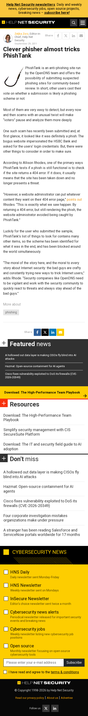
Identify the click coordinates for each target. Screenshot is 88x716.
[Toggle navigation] (82, 22)
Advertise (67, 697)
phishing (11, 312)
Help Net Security (62, 690)
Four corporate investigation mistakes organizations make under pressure (35, 518)
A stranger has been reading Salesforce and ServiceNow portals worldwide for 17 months (41, 532)
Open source (22, 645)
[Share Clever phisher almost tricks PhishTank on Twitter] (65, 35)
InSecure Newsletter (29, 598)
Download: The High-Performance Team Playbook (42, 392)
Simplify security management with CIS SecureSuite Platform (36, 432)
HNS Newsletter (25, 585)
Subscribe (74, 662)
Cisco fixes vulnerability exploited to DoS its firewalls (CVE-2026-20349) (40, 503)
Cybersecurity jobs (27, 629)
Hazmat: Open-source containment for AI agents (35, 366)
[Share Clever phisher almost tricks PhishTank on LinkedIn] (73, 35)
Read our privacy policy (29, 697)
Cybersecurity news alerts (34, 612)
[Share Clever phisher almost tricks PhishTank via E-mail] (81, 35)
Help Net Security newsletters (30, 5)
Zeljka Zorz (21, 33)
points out (74, 199)
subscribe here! (57, 13)
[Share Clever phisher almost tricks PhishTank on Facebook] (58, 35)
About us (52, 697)
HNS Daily (19, 572)
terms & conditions (65, 672)
